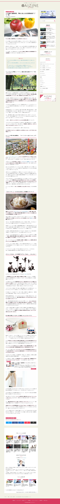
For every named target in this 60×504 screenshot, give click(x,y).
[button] (55, 21)
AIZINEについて (24, 500)
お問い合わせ (45, 500)
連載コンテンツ (43, 86)
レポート (41, 84)
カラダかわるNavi (24, 211)
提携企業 (41, 500)
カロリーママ (16, 211)
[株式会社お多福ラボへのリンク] (48, 17)
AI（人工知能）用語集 (44, 88)
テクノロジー (42, 73)
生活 (15, 419)
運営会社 (14, 500)
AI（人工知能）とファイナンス (45, 67)
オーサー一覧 (18, 500)
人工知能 (9, 419)
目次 (19, 58)
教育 (41, 77)
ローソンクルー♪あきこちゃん (11, 156)
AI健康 (13, 419)
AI (6, 419)
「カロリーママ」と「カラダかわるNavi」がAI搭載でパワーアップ (19, 65)
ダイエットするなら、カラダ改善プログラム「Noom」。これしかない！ (20, 66)
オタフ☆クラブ (43, 62)
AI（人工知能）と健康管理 (44, 69)
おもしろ (41, 80)
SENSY (31, 218)
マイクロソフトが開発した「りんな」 (27, 161)
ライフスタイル (43, 75)
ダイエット (19, 419)
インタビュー (42, 82)
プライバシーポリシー (35, 500)
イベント (41, 90)
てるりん (24, 457)
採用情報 (29, 500)
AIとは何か (42, 71)
